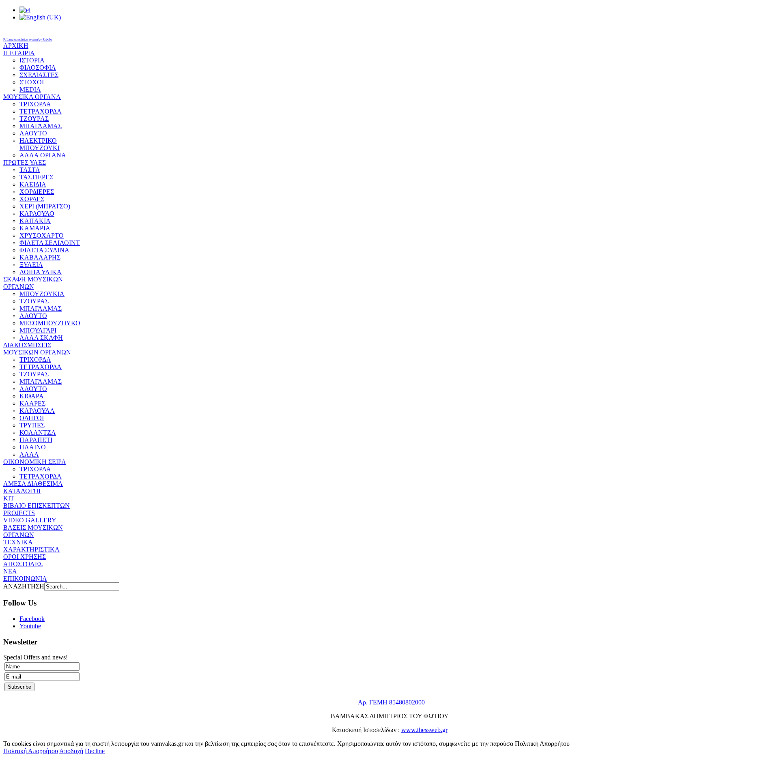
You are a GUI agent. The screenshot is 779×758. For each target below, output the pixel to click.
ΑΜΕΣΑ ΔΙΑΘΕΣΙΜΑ (33, 483)
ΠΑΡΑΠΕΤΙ (35, 439)
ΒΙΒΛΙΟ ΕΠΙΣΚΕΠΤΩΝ (36, 505)
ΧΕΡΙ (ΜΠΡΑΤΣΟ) (44, 206)
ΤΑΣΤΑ (29, 169)
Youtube (30, 626)
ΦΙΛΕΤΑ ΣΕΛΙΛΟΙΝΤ (49, 242)
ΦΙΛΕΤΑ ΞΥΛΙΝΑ (44, 250)
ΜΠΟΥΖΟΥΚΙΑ (42, 293)
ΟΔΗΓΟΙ (31, 417)
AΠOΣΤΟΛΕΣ (23, 563)
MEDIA (30, 89)
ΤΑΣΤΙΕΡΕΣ (36, 177)
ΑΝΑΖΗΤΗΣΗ (23, 586)
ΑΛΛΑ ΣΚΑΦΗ (41, 337)
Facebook (32, 618)
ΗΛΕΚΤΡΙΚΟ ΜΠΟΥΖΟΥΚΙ (39, 144)
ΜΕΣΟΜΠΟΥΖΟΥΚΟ (49, 323)
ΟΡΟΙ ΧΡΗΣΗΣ (24, 556)
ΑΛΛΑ (29, 454)
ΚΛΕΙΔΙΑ (32, 184)
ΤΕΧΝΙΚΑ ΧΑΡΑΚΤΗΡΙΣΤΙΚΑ (31, 546)
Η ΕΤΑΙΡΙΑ (19, 52)
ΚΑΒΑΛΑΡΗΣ (39, 257)
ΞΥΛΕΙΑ (31, 264)
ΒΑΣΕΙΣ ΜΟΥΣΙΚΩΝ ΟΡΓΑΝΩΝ (33, 531)
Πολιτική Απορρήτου (30, 750)
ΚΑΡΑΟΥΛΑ (37, 410)
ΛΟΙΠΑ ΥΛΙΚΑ (40, 271)
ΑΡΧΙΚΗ (15, 45)
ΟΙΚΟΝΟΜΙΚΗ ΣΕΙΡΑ (34, 461)
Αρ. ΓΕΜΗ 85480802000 (391, 702)
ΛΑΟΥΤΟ (33, 133)
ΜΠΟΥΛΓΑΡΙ (37, 330)
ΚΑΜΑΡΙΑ (34, 228)
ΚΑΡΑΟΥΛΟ (36, 213)
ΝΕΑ (10, 571)
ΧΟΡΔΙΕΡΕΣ (36, 191)
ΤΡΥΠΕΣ (32, 425)
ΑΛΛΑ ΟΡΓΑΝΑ (42, 155)
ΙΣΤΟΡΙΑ (32, 60)
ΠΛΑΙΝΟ (32, 447)
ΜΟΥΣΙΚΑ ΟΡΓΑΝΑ (32, 96)
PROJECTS (19, 512)
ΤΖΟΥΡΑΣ (34, 118)
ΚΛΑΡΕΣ (32, 403)
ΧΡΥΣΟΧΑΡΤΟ (41, 235)
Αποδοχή (71, 750)
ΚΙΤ (8, 498)
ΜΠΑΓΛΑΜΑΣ (40, 125)
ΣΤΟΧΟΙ (31, 82)
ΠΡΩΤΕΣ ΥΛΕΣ (24, 162)
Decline (95, 750)
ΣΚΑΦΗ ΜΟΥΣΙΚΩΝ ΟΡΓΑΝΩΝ (33, 283)
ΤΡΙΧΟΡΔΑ (35, 104)
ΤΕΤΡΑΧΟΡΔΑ (40, 111)
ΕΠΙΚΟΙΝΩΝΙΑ (25, 578)
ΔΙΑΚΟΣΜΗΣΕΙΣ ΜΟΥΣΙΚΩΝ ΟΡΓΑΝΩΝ (37, 348)
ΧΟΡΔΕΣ (31, 198)
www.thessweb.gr (424, 729)
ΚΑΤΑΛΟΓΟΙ (22, 490)
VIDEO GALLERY (29, 520)
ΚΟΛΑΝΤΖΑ (37, 432)
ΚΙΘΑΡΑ (31, 396)
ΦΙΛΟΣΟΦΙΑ (37, 67)
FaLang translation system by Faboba (27, 39)
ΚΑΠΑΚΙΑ (35, 220)
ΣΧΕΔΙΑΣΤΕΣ (38, 74)
